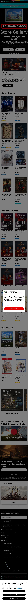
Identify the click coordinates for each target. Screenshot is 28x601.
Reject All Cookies (14, 594)
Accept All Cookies (14, 598)
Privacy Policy (19, 588)
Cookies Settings (14, 591)
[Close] (25, 582)
